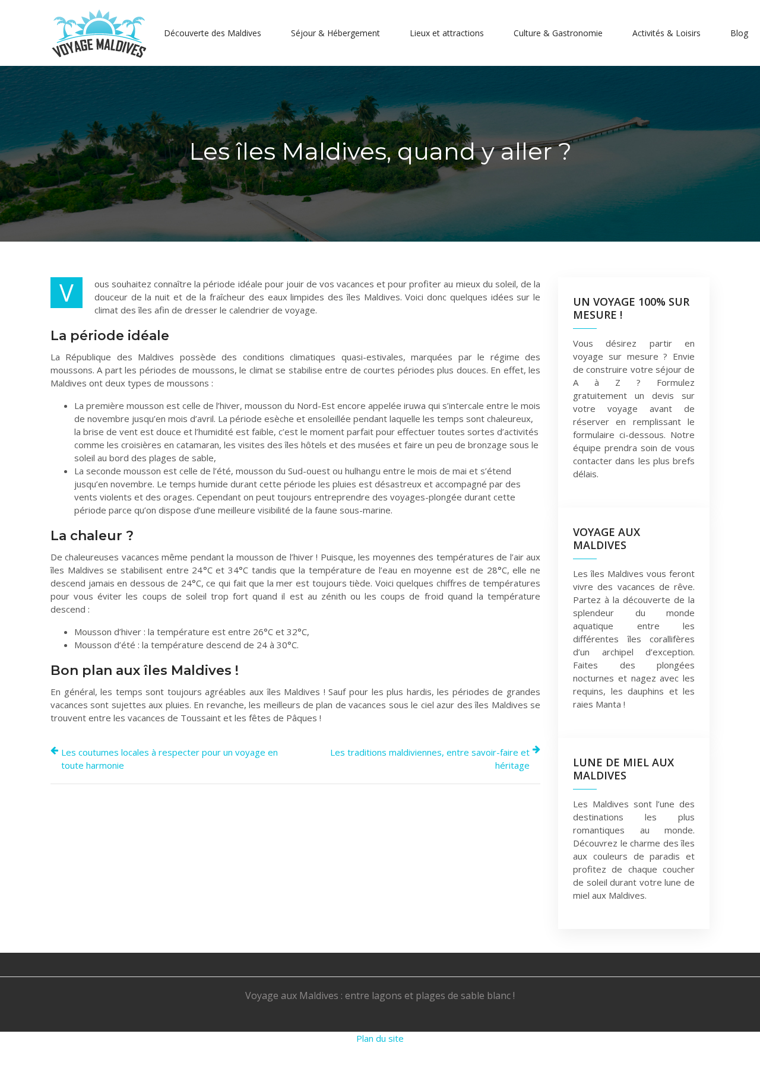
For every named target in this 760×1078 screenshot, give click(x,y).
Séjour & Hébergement (335, 33)
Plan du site (380, 1038)
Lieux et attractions (447, 33)
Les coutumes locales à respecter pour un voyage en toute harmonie (169, 758)
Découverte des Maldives (212, 33)
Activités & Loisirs (666, 33)
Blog (739, 33)
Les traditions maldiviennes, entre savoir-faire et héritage (430, 758)
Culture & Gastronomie (558, 33)
